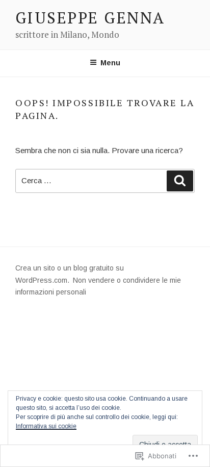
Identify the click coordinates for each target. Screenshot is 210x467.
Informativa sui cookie (46, 426)
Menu (110, 63)
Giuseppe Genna (90, 17)
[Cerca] (180, 181)
